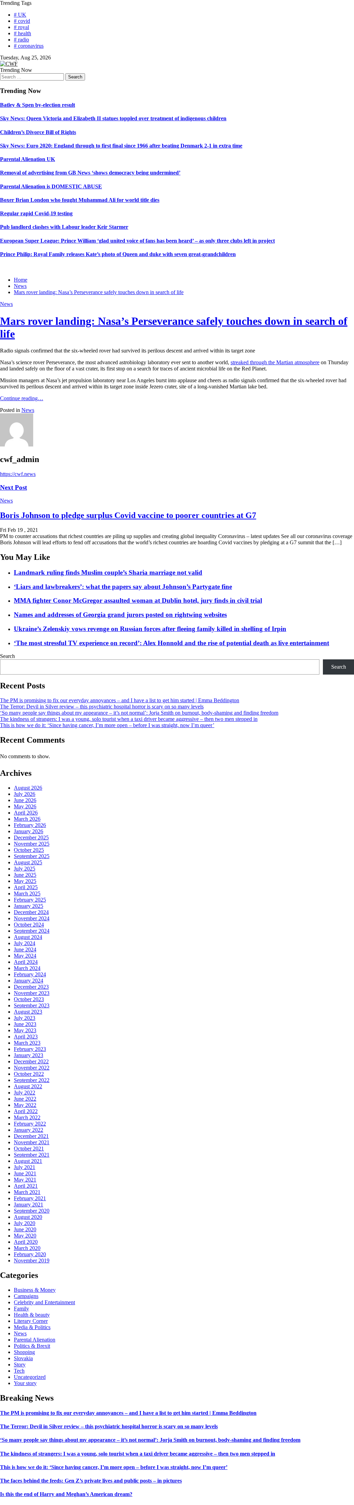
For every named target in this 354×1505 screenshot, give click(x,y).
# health (22, 33)
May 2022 (25, 1105)
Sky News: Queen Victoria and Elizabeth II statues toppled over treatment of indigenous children (113, 118)
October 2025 (29, 850)
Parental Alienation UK (27, 159)
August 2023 (28, 1012)
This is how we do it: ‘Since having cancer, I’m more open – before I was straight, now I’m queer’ (107, 725)
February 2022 (30, 1124)
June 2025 (25, 875)
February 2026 (30, 825)
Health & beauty (32, 1315)
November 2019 (31, 1260)
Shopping (24, 1352)
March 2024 (27, 968)
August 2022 (28, 1086)
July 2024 (24, 943)
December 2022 (31, 1061)
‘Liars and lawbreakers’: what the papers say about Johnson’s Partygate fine (123, 586)
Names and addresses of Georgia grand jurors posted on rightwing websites (120, 614)
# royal (21, 27)
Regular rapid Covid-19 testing (36, 213)
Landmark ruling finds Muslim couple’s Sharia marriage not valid (108, 572)
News (6, 304)
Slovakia (23, 1358)
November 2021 (31, 1142)
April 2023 (26, 1037)
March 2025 (27, 893)
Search (7, 656)
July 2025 (24, 869)
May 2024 (25, 956)
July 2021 (24, 1167)
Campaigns (26, 1296)
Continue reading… (21, 398)
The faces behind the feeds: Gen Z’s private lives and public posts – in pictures (91, 1481)
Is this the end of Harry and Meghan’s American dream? (66, 1494)
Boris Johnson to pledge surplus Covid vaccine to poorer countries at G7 (128, 515)
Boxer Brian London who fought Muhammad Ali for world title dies (79, 200)
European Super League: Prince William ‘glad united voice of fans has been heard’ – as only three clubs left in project (137, 241)
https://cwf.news (18, 474)
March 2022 (27, 1117)
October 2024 (29, 925)
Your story (25, 1383)
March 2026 (27, 819)
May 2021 (25, 1180)
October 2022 (29, 1074)
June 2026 (25, 800)
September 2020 (31, 1211)
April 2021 (26, 1186)
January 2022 (28, 1130)
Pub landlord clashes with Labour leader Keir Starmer (64, 227)
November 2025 (31, 844)
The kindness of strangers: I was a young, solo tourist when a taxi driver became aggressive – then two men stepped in (129, 719)
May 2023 (25, 1030)
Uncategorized (30, 1377)
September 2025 (31, 856)
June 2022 (25, 1099)
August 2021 (28, 1161)
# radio (21, 40)
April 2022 (26, 1111)
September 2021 (31, 1155)
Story (20, 1364)
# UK (20, 15)
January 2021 (28, 1204)
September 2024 (31, 931)
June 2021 (25, 1173)
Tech (19, 1371)
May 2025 (25, 881)
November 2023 (31, 993)
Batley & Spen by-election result (37, 105)
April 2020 (26, 1242)
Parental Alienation (34, 1340)
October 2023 (29, 999)
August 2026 (28, 788)
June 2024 (25, 949)
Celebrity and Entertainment (44, 1302)
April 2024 (26, 962)
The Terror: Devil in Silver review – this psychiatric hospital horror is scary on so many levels (102, 706)
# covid (22, 21)
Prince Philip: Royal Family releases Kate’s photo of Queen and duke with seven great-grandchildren (118, 254)
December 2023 (31, 987)
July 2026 (24, 794)
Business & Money (35, 1290)
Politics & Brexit (32, 1346)
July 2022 (24, 1092)
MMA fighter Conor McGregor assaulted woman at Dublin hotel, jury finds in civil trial (138, 600)
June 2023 (25, 1024)
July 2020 (24, 1223)
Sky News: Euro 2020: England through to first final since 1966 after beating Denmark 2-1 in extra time (121, 146)
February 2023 (30, 1049)
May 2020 (25, 1236)
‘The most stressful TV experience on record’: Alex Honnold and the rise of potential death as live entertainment (171, 643)
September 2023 (31, 1005)
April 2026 (26, 813)
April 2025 (26, 887)
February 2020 (30, 1254)
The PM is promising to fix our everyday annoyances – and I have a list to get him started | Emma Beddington (119, 700)
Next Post (13, 487)
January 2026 (28, 831)
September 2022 (31, 1080)
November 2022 (31, 1068)
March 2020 (27, 1248)
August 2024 (28, 937)
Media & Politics (32, 1327)
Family (21, 1308)
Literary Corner (31, 1321)
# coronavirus (29, 46)
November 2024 (31, 918)
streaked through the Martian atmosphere (275, 362)
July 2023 (24, 1018)
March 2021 (27, 1192)
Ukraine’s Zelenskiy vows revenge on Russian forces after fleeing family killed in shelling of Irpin (150, 628)
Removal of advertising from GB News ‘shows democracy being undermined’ (90, 173)
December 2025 (31, 837)
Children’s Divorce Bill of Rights (38, 132)
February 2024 (30, 974)
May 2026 (25, 806)
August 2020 (28, 1217)
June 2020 (25, 1229)
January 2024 (28, 981)
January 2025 (28, 906)
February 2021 (30, 1198)
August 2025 (28, 862)
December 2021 (31, 1136)
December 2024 (31, 912)
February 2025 (30, 900)
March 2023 (27, 1043)
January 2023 (28, 1055)
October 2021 (29, 1148)
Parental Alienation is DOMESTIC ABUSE (51, 186)
